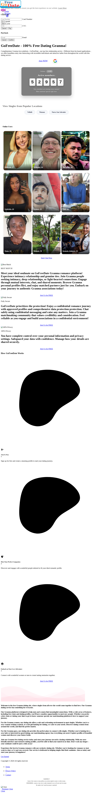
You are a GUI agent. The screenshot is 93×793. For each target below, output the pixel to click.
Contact (8, 775)
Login (7, 11)
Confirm (11, 40)
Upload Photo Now (47, 412)
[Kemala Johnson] (75, 234)
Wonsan (42, 112)
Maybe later (46, 417)
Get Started (5, 757)
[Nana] (18, 234)
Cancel (4, 28)
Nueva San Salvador (59, 112)
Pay (10, 28)
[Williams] (46, 150)
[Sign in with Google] (55, 60)
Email (24, 37)
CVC (24, 26)
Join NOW (43, 61)
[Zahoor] (46, 192)
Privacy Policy (10, 771)
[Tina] (75, 192)
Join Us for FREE (46, 295)
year (8, 24)
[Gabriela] (18, 192)
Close (11, 789)
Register (7, 13)
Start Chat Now (46, 258)
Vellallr (29, 112)
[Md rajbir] (75, 150)
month (7, 21)
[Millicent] (18, 150)
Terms (7, 767)
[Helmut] (46, 234)
